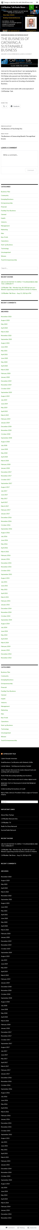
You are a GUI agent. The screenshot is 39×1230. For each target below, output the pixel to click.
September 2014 (6, 620)
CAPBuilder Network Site (9, 819)
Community (5, 195)
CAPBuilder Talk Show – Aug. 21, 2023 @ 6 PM (16, 293)
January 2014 (5, 650)
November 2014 (6, 612)
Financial (4, 207)
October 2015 (5, 570)
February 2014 (5, 646)
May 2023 (4, 324)
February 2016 (5, 555)
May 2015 (4, 589)
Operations (5, 241)
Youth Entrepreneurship (9, 260)
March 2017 (5, 506)
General (3, 214)
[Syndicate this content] (1, 754)
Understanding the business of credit (13, 789)
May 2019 (4, 407)
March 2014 (5, 642)
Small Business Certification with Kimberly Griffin (17, 762)
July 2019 (4, 400)
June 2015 (4, 586)
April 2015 (4, 593)
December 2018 (6, 426)
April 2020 (4, 366)
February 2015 (5, 601)
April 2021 (4, 354)
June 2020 (4, 358)
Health (3, 218)
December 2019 (6, 381)
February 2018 (5, 464)
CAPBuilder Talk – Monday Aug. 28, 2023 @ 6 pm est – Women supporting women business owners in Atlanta (19, 288)
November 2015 (6, 567)
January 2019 (5, 423)
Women (3, 256)
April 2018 (4, 457)
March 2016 (5, 551)
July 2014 (4, 627)
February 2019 (5, 419)
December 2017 (6, 472)
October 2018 (5, 434)
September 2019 (6, 392)
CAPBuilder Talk (9, 754)
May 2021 (4, 351)
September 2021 (6, 339)
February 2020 (5, 373)
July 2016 (4, 536)
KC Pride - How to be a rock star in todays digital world (18, 779)
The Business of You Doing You (11, 127)
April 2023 (4, 328)
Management (5, 226)
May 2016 (4, 544)
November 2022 (6, 335)
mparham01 (15, 54)
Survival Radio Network (8, 830)
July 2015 (4, 582)
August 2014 (5, 623)
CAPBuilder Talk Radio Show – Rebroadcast (15, 7)
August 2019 (5, 396)
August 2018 (5, 442)
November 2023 (6, 316)
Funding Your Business (8, 210)
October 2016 (5, 525)
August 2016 (5, 532)
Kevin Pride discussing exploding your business (16, 775)
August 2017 (5, 487)
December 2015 (6, 563)
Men (2, 233)
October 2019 (5, 388)
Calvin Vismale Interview (9, 758)
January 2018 (5, 468)
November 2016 (6, 521)
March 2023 (5, 332)
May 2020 (4, 362)
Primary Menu (36, 7)
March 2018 (5, 460)
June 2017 (4, 495)
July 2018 (4, 445)
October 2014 (5, 616)
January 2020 (5, 377)
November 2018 (6, 430)
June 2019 (4, 404)
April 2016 (4, 548)
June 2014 (4, 631)
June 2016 (4, 540)
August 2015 (5, 578)
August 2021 (5, 343)
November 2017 (6, 476)
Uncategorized (6, 252)
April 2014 (4, 639)
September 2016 (6, 529)
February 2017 (5, 510)
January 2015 (5, 605)
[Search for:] (19, 268)
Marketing (4, 229)
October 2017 (5, 479)
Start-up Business (7, 245)
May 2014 (4, 635)
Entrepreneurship (21, 35)
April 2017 (4, 502)
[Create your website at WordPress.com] (19, 2)
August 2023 (5, 320)
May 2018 (4, 453)
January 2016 (5, 559)
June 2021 (4, 347)
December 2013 (6, 654)
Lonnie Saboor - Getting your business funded (16, 766)
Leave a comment (26, 54)
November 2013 (6, 658)
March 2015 (5, 597)
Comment (30, 170)
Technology (5, 248)
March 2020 (5, 369)
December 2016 (6, 517)
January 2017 (5, 514)
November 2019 (6, 385)
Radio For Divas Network (9, 826)
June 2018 (4, 449)
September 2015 (6, 574)
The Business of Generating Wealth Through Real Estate (18, 136)
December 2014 (6, 608)
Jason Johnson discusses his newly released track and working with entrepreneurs (18, 771)
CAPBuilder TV (6, 822)
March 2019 (5, 415)
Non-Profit (4, 237)
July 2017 (4, 491)
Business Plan (5, 192)
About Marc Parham (7, 815)
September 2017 (6, 483)
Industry (4, 222)
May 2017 (4, 498)
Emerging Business (7, 35)
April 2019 (4, 411)
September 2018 (6, 438)
